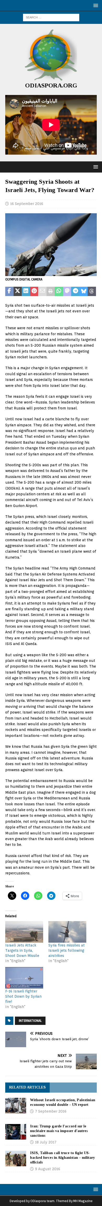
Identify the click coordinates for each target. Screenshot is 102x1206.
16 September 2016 (26, 204)
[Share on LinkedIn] (26, 291)
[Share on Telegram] (75, 291)
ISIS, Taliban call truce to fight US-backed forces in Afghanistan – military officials (62, 1157)
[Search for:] (51, 17)
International (30, 1021)
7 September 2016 (50, 1111)
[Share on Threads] (92, 291)
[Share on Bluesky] (84, 291)
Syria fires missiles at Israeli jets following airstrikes (66, 950)
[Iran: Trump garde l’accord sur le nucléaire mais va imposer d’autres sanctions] (15, 1132)
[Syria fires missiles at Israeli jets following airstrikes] (67, 932)
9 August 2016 (47, 1169)
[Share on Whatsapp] (59, 291)
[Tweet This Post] (18, 291)
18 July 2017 (45, 1142)
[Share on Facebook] (9, 291)
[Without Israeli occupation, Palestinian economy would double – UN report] (15, 1105)
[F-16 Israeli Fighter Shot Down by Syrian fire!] (24, 978)
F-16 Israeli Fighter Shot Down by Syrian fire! (23, 996)
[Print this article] (51, 291)
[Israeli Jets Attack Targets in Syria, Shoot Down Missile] (24, 932)
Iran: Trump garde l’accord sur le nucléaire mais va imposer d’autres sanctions (59, 1131)
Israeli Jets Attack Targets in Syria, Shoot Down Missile (22, 950)
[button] (95, 5)
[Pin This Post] (34, 291)
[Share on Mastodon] (67, 291)
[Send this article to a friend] (42, 291)
